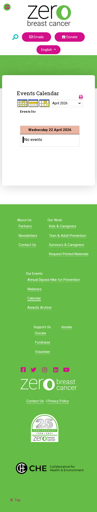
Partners (25, 226)
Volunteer (42, 352)
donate (66, 327)
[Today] (44, 103)
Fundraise (42, 342)
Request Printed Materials (69, 254)
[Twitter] (33, 369)
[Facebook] (23, 369)
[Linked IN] (56, 369)
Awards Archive (39, 307)
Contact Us (27, 245)
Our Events (34, 273)
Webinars (34, 289)
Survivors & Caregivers (66, 245)
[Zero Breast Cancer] (49, 15)
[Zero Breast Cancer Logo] (48, 384)
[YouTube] (66, 369)
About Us (24, 220)
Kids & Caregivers (62, 226)
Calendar (34, 298)
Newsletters (28, 235)
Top (17, 500)
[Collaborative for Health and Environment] (48, 468)
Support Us (42, 327)
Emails (38, 37)
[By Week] (33, 103)
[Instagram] (44, 369)
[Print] (81, 97)
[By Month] (22, 103)
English (47, 50)
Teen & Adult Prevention (67, 235)
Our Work (55, 220)
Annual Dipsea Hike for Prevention (53, 280)
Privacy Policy (58, 401)
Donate (71, 37)
